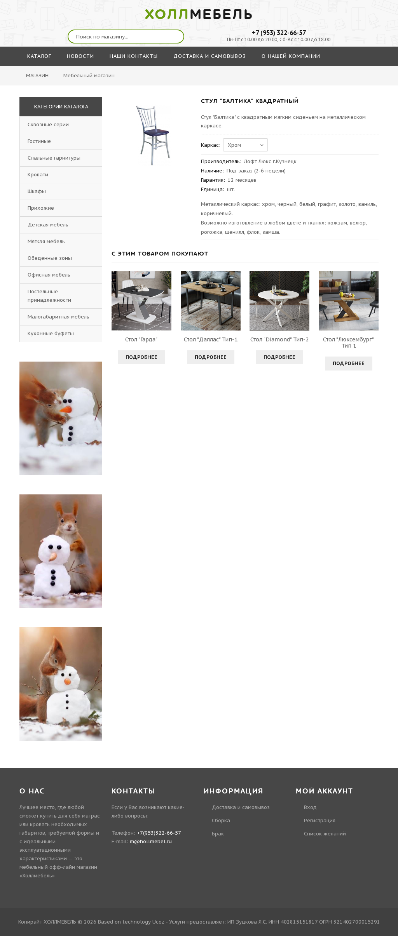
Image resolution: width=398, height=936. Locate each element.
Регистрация (319, 820)
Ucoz (158, 922)
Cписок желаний (325, 833)
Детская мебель (48, 224)
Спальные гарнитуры (54, 158)
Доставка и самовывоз (241, 807)
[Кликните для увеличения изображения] (152, 138)
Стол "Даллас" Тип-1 (210, 339)
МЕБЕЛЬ (199, 14)
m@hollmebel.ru (151, 841)
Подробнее (141, 357)
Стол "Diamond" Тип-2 (279, 339)
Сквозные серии (48, 124)
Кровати (38, 174)
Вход (310, 807)
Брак (218, 833)
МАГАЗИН (37, 75)
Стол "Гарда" (141, 339)
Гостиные (39, 141)
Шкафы (37, 191)
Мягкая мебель (46, 241)
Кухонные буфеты (51, 333)
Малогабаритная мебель (58, 316)
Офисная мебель (49, 274)
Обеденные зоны (50, 258)
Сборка (221, 820)
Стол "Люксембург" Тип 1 (348, 342)
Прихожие (41, 208)
